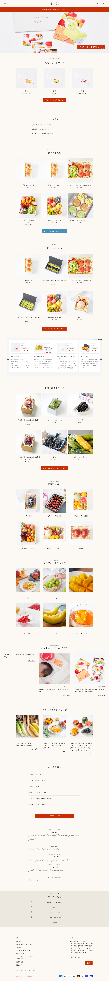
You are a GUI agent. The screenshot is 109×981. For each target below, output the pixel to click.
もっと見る (31, 660)
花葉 (54, 91)
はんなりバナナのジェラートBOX (80, 220)
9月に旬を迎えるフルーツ (57, 870)
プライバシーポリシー (23, 950)
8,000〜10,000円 (52, 836)
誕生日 (55, 850)
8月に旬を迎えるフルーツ (42, 870)
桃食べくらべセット (54, 185)
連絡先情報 (19, 962)
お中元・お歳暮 (101, 686)
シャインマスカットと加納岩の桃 (80, 185)
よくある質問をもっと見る (54, 816)
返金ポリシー (20, 953)
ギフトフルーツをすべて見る (54, 329)
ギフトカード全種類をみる (54, 100)
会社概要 (19, 941)
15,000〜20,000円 (75, 836)
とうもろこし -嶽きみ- (80, 457)
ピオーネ (80, 420)
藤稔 (54, 457)
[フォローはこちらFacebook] (17, 970)
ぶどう (53, 860)
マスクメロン (80, 317)
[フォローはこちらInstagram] (21, 970)
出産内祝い (32, 850)
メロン (31, 860)
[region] (54, 32)
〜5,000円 (32, 836)
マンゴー (47, 860)
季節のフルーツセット (54, 220)
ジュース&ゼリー (62, 860)
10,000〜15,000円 (63, 836)
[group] (54, 32)
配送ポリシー (20, 965)
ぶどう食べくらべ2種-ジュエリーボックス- (54, 281)
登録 (88, 963)
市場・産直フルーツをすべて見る (54, 468)
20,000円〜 (32, 839)
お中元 (31, 870)
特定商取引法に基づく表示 (24, 944)
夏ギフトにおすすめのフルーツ (54, 231)
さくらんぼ (38, 860)
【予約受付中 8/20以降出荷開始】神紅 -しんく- (28, 458)
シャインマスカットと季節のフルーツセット (28, 221)
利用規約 (19, 947)
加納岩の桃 (28, 280)
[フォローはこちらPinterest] (29, 970)
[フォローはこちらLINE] (34, 970)
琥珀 (26, 91)
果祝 (82, 91)
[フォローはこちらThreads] (25, 970)
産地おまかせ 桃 (28, 185)
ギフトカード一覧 (34, 881)
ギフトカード (67, 686)
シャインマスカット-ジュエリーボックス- (28, 318)
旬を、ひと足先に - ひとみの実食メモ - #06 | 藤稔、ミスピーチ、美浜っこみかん (54, 745)
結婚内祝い (48, 850)
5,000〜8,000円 (41, 836)
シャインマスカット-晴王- (54, 420)
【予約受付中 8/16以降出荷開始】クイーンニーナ (28, 421)
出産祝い (40, 850)
